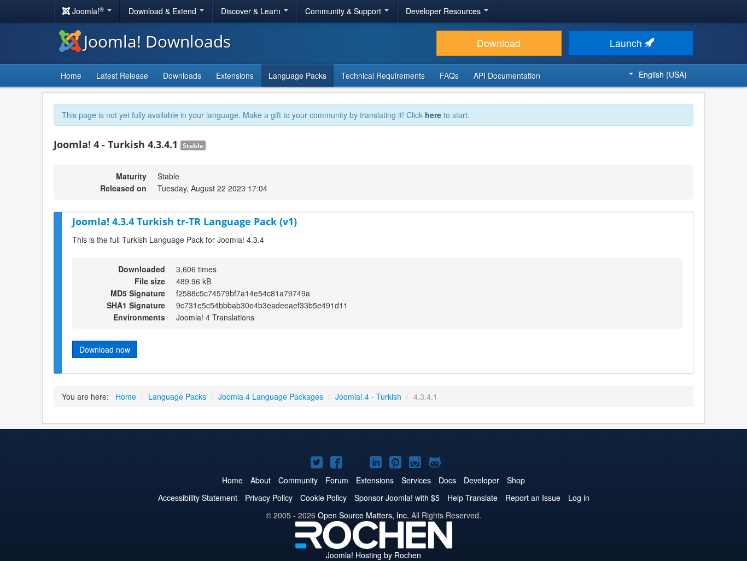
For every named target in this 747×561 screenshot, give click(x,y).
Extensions (235, 75)
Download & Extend (164, 10)
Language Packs (297, 75)
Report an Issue (533, 497)
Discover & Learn (252, 10)
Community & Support (344, 10)
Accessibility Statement (197, 497)
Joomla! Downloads (157, 41)
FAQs (449, 75)
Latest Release (122, 75)
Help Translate (472, 497)
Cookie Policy (323, 497)
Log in (579, 497)
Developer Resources (444, 10)
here (433, 114)
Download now (104, 349)
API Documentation (507, 75)
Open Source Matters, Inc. (363, 515)
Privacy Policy (269, 497)
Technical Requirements (383, 75)
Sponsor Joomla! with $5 (397, 497)
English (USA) (663, 74)
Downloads (182, 75)
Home (71, 75)
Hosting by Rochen (373, 555)
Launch (627, 43)
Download (499, 43)
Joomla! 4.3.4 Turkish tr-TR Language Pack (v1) (184, 221)
